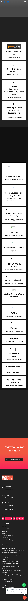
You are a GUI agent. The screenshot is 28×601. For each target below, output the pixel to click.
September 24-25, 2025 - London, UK (14, 179)
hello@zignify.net (8, 509)
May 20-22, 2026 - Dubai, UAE (14, 372)
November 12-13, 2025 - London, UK (14, 283)
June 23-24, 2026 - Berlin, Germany (13, 385)
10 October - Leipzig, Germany (14, 57)
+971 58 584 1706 (8, 505)
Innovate (14, 232)
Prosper (14, 328)
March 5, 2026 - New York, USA (13, 316)
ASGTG (14, 313)
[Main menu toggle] (25, 2)
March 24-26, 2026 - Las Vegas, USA (14, 341)
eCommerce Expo (14, 176)
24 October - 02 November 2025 (14, 117)
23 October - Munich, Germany (14, 74)
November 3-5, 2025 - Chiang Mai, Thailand (14, 251)
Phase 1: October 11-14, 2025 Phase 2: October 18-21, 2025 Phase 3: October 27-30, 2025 (14, 201)
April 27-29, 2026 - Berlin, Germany (14, 359)
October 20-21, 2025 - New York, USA (14, 235)
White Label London (14, 280)
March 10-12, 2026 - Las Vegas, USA (14, 331)
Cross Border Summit (14, 248)
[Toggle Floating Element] (24, 585)
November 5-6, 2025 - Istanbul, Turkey (14, 269)
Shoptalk (14, 338)
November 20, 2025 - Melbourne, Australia (14, 300)
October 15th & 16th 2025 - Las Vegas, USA (14, 220)
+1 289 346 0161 (8, 497)
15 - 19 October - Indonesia (14, 97)
